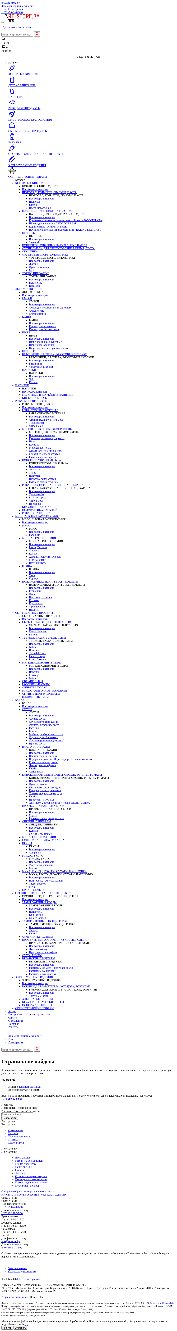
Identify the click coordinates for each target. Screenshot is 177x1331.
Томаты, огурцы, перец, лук (45, 793)
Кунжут (33, 830)
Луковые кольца (38, 949)
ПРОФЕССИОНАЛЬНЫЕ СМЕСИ (43, 805)
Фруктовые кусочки (41, 366)
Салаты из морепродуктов (44, 453)
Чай (31, 379)
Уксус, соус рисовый (41, 865)
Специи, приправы (40, 833)
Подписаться (9, 1118)
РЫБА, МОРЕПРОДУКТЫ (31, 400)
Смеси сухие (36, 310)
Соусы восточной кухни (43, 721)
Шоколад (34, 201)
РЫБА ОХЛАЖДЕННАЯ (37, 513)
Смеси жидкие (37, 313)
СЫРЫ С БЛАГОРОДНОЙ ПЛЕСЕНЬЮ (46, 622)
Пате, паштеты (37, 562)
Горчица (34, 727)
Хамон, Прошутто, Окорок (45, 556)
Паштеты (34, 475)
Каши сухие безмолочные (44, 329)
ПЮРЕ (26, 332)
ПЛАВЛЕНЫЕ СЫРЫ (35, 696)
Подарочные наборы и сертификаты (29, 1014)
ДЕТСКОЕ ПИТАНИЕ (29, 288)
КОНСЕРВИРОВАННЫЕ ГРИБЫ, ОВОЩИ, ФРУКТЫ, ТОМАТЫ (62, 774)
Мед (31, 270)
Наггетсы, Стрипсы (40, 597)
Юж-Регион (36, 914)
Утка (32, 575)
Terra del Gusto (37, 653)
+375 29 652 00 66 (11, 1098)
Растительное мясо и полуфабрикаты (51, 967)
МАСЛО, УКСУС (32, 855)
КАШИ (26, 316)
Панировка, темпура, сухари (46, 880)
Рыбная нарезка (38, 497)
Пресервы (35, 503)
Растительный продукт (42, 974)
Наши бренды (23, 1166)
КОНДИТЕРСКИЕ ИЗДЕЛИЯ (33, 182)
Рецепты (13, 1026)
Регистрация (15, 9)
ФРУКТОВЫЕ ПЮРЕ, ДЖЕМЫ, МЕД (45, 254)
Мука (32, 886)
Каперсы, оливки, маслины (45, 790)
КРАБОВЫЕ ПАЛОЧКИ (37, 506)
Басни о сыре (37, 656)
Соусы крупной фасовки (43, 737)
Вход (4, 9)
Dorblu (33, 634)
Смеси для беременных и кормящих (50, 307)
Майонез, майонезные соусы (46, 734)
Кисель (33, 382)
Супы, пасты (36, 771)
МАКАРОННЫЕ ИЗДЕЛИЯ (39, 836)
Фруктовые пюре (39, 267)
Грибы (33, 768)
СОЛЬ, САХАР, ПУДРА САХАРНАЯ (44, 840)
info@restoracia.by (11, 1247)
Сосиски (34, 550)
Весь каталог (22, 1157)
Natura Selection (38, 631)
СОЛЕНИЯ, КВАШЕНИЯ (37, 936)
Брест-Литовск (37, 659)
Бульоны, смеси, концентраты (46, 818)
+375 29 (12, 12)
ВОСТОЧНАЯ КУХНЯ (36, 746)
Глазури (33, 204)
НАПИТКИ (29, 369)
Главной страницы (30, 1086)
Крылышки (36, 603)
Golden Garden (37, 917)
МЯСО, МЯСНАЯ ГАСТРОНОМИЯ (37, 516)
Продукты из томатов (42, 799)
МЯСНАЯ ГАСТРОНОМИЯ (39, 538)
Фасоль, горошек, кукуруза (45, 787)
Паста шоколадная (40, 207)
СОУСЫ (27, 709)
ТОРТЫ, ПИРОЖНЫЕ (35, 273)
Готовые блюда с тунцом (43, 481)
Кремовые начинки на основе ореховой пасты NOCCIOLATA (65, 220)
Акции (12, 1011)
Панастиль (35, 911)
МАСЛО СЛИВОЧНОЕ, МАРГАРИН (44, 690)
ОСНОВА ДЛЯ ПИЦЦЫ (37, 1005)
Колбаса (34, 553)
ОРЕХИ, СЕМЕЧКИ (34, 889)
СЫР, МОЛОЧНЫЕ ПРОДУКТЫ (34, 612)
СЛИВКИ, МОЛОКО (35, 687)
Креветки (34, 444)
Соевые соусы (37, 718)
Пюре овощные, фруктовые (45, 341)
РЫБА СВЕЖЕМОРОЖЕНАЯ (40, 410)
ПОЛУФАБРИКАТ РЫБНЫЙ (39, 509)
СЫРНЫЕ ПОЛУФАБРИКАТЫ (41, 693)
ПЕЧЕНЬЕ (28, 232)
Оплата (12, 1017)
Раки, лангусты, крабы (42, 457)
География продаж (19, 1136)
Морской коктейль (40, 447)
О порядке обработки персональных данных (27, 1191)
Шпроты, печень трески (43, 478)
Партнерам (14, 1139)
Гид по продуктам (25, 1163)
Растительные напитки (42, 970)
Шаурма (34, 609)
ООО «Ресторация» (28, 1279)
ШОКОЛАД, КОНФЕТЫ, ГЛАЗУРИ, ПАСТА (49, 192)
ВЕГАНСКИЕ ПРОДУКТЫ (38, 958)
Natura (32, 647)
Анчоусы (34, 469)
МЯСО (26, 525)
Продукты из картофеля (43, 952)
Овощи (33, 930)
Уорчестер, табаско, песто (44, 724)
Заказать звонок (17, 1268)
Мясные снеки (37, 559)
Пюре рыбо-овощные (41, 344)
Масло (33, 868)
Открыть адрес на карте (22, 1271)
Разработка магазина (13, 1297)
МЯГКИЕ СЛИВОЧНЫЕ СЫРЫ (41, 662)
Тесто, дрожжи (37, 883)
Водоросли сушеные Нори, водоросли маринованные (60, 759)
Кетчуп (33, 731)
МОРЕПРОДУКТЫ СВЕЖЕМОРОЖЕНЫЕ (48, 429)
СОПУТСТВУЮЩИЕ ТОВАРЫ (34, 1008)
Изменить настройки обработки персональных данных (33, 1194)
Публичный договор (27, 1185)
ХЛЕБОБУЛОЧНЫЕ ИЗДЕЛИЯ (34, 977)
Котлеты (34, 600)
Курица (33, 578)
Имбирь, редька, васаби (43, 756)
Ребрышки (35, 590)
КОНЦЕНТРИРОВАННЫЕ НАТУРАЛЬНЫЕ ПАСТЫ (54, 245)
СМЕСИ (27, 298)
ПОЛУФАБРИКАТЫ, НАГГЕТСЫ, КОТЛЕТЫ (50, 581)
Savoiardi (34, 242)
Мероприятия (16, 1142)
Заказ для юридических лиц (17, 5)
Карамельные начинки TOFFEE (48, 226)
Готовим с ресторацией (29, 1160)
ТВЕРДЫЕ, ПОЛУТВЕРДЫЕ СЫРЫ (44, 637)
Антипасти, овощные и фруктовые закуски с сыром (59, 802)
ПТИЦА (27, 566)
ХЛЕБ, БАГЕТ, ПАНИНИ (37, 998)
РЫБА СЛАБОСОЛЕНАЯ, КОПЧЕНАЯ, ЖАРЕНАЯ (54, 485)
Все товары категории (35, 189)
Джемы (33, 263)
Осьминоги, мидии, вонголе (46, 450)
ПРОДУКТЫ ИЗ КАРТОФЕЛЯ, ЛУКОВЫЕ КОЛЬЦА (54, 939)
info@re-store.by (10, 2)
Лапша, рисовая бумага (42, 765)
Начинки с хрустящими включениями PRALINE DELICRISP (65, 229)
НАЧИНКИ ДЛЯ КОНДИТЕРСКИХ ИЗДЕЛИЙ (51, 211)
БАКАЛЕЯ (21, 699)
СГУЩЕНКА (30, 251)
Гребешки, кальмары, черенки (46, 438)
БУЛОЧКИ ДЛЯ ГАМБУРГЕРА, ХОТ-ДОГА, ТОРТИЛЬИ (56, 986)
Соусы (33, 815)
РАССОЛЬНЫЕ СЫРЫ (36, 684)
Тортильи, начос (38, 995)
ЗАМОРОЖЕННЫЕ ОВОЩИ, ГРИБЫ (45, 921)
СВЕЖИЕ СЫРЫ (32, 681)
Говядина (34, 534)
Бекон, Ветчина (38, 547)
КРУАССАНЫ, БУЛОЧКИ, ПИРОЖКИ (45, 1002)
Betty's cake (35, 282)
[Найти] (37, 34)
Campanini (35, 852)
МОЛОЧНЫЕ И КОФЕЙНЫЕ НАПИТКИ (47, 394)
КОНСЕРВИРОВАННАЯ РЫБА (41, 460)
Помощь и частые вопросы (31, 1179)
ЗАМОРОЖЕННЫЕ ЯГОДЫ (39, 902)
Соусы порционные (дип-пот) (46, 740)
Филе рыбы (36, 425)
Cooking (34, 675)
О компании (15, 1020)
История (13, 1133)
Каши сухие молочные (42, 326)
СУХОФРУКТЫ (32, 955)
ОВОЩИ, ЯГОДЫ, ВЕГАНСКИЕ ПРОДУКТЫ (43, 893)
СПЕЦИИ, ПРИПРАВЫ (36, 821)
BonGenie (34, 285)
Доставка (13, 1023)
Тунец (32, 472)
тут (26, 1324)
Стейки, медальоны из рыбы (46, 419)
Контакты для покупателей (31, 1182)
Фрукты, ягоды (38, 784)
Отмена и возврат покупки (31, 1176)
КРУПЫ (27, 843)
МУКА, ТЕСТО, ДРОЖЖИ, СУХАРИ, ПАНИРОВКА (54, 871)
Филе (32, 594)
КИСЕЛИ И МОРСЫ (35, 397)
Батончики (35, 363)
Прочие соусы (37, 743)
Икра (32, 441)
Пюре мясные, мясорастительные (48, 348)
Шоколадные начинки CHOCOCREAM (52, 223)
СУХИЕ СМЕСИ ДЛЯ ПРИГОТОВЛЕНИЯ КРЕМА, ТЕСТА (58, 248)
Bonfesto (34, 650)
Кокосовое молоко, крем (43, 762)
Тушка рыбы (36, 422)
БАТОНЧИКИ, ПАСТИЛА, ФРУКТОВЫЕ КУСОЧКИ (54, 354)
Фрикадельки (37, 606)
